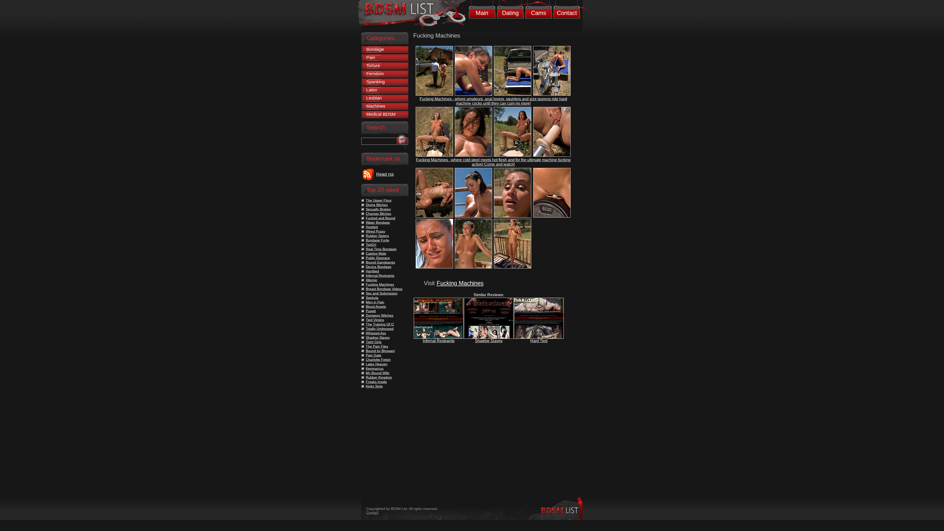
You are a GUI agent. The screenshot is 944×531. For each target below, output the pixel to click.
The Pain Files (377, 346)
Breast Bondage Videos (384, 289)
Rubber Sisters (377, 236)
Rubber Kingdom (379, 377)
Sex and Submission (382, 293)
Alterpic (371, 280)
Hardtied (372, 271)
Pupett (371, 311)
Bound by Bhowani (380, 351)
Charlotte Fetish (378, 360)
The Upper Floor (379, 200)
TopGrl (371, 245)
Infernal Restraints (439, 341)
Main (482, 13)
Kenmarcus (375, 368)
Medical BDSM (381, 114)
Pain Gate (373, 355)
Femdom (375, 73)
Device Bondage (378, 267)
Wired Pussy (375, 231)
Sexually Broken (378, 209)
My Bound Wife (377, 373)
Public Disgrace (378, 258)
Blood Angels (376, 307)
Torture (373, 65)
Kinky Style (374, 386)
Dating (510, 13)
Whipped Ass (376, 333)
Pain (370, 57)
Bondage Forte (377, 240)
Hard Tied (538, 341)
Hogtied (372, 227)
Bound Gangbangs (380, 262)
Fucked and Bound (380, 218)
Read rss (385, 174)
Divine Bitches (377, 205)
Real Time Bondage (381, 249)
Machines (375, 106)
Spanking (375, 81)
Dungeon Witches (379, 315)
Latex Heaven (376, 364)
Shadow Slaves (488, 341)
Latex (371, 90)
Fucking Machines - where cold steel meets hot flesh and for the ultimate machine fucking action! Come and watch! (493, 162)
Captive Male (376, 253)
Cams (538, 13)
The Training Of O (380, 324)
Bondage (375, 49)
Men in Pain (375, 302)
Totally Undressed (380, 329)
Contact (567, 13)
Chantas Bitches (378, 214)
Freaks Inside (376, 382)
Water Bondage (378, 222)
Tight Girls (374, 342)
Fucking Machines (460, 283)
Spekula (372, 298)
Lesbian (374, 98)
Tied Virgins (375, 320)
